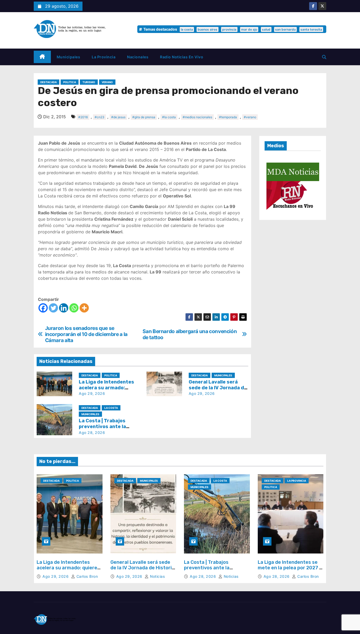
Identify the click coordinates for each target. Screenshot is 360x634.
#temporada (228, 117)
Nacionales (137, 57)
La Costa (111, 407)
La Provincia (103, 57)
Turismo (88, 82)
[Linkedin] (63, 308)
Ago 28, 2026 (92, 432)
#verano (250, 117)
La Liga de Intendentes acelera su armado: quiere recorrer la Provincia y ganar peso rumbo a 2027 (67, 570)
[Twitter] (53, 308)
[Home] (42, 57)
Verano (107, 82)
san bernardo (285, 29)
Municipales (68, 57)
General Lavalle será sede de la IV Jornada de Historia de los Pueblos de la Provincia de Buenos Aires (142, 570)
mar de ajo (249, 29)
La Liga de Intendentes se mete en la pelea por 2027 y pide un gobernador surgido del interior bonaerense (290, 570)
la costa (187, 29)
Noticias (157, 576)
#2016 (83, 117)
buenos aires (207, 29)
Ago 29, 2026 (92, 393)
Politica (69, 82)
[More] (84, 308)
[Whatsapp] (74, 308)
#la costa (169, 117)
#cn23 (99, 117)
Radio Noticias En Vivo (181, 57)
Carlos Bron (86, 576)
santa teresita (311, 29)
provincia (229, 29)
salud (266, 29)
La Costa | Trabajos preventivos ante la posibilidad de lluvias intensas (208, 570)
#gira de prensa (143, 117)
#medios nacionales (197, 117)
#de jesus (118, 117)
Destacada (48, 82)
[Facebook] (43, 308)
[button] (324, 57)
